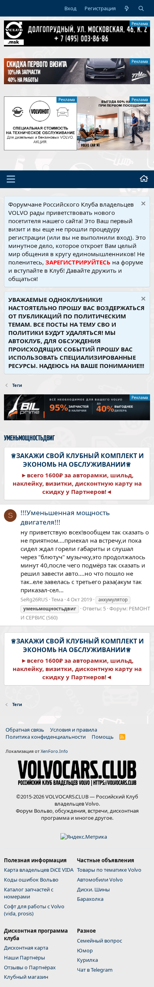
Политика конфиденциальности (46, 736)
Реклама (139, 23)
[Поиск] (141, 8)
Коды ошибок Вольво (31, 879)
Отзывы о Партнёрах (30, 967)
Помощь (103, 736)
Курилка (87, 959)
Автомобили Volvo (100, 879)
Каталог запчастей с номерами (28, 893)
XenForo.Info (54, 751)
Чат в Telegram (95, 969)
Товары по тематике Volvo (109, 869)
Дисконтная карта (26, 947)
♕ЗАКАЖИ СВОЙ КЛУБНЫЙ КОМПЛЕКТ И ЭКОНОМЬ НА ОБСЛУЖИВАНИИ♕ (77, 460)
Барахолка (90, 898)
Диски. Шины (93, 889)
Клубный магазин (26, 976)
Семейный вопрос (99, 940)
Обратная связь (25, 729)
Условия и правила (73, 729)
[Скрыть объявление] (142, 204)
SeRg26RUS (34, 599)
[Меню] (11, 179)
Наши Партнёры (24, 957)
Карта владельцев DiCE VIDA (38, 869)
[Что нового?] (127, 8)
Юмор (85, 950)
